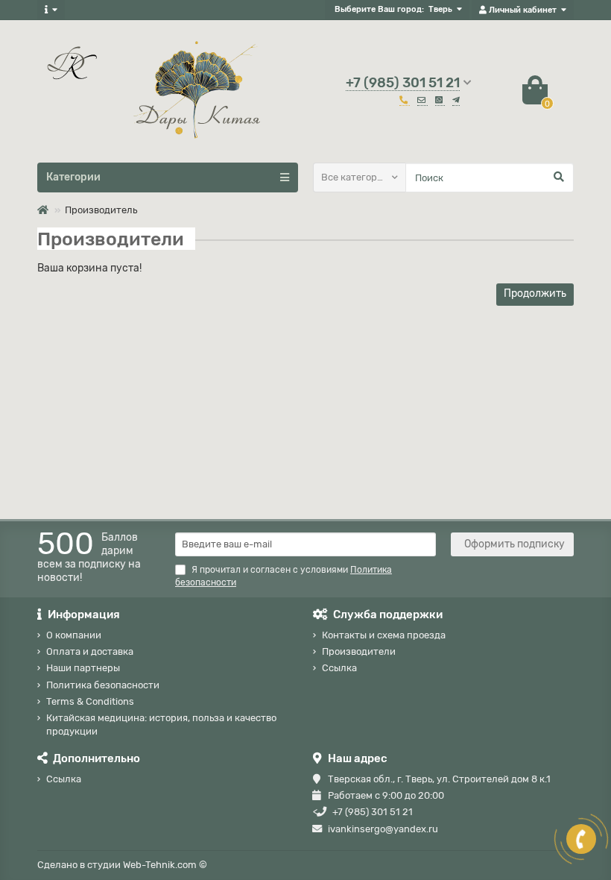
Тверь (440, 9)
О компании (73, 635)
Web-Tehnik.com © (165, 864)
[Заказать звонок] (581, 839)
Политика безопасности (102, 685)
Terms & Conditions (90, 701)
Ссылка (339, 667)
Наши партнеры (83, 667)
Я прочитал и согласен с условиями (283, 576)
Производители (359, 651)
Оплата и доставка (89, 651)
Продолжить (535, 293)
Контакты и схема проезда (384, 635)
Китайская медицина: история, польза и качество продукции (161, 724)
